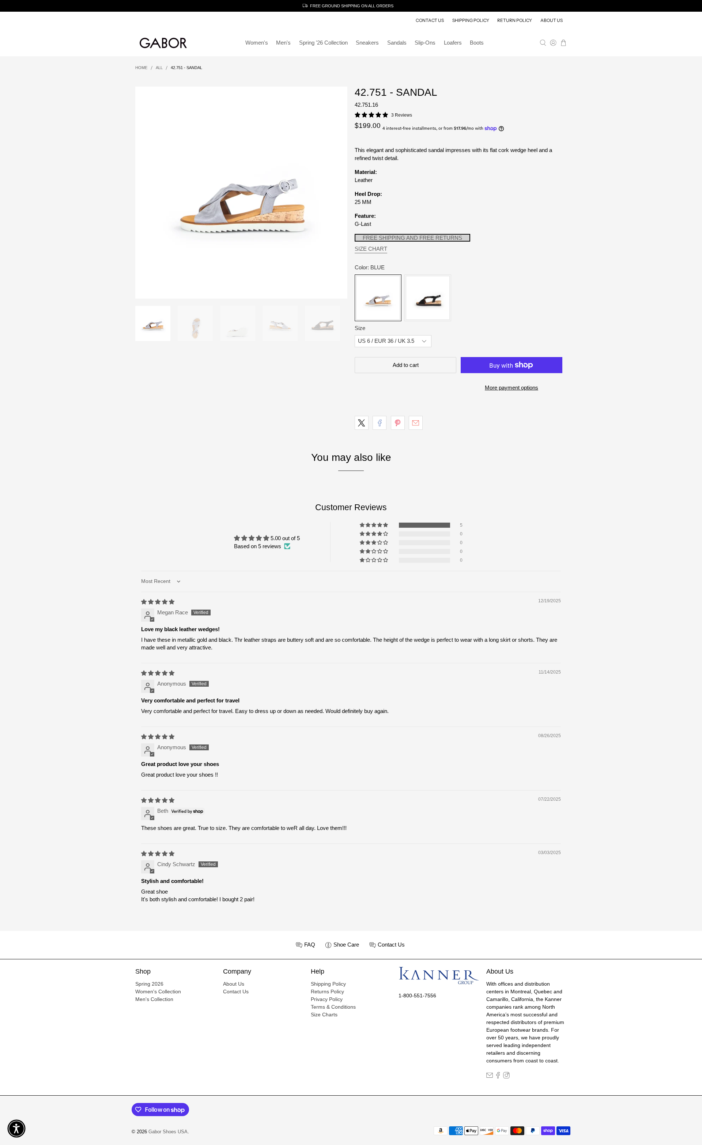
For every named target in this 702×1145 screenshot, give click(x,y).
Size (360, 328)
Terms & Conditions (333, 1007)
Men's (283, 42)
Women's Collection (158, 991)
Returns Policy (327, 991)
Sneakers (367, 42)
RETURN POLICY (514, 20)
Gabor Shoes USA (168, 1131)
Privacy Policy (327, 999)
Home (141, 68)
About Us (233, 984)
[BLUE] (378, 297)
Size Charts (324, 1014)
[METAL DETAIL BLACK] (427, 297)
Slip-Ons (425, 42)
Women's (256, 42)
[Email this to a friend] (416, 423)
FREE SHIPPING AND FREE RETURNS (412, 238)
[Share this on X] (362, 423)
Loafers (453, 42)
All (159, 68)
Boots (477, 42)
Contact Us (236, 991)
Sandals (397, 42)
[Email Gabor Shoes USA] (489, 1077)
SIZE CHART (371, 249)
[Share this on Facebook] (379, 423)
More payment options (511, 387)
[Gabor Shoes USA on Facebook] (498, 1077)
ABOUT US (551, 20)
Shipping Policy (328, 984)
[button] (374, 525)
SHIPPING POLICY (470, 20)
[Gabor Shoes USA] (163, 43)
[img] (157, 602)
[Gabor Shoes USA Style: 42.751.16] (241, 193)
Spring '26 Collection (323, 42)
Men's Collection (154, 999)
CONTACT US (430, 20)
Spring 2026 (149, 984)
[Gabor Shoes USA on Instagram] (506, 1077)
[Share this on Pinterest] (398, 423)
